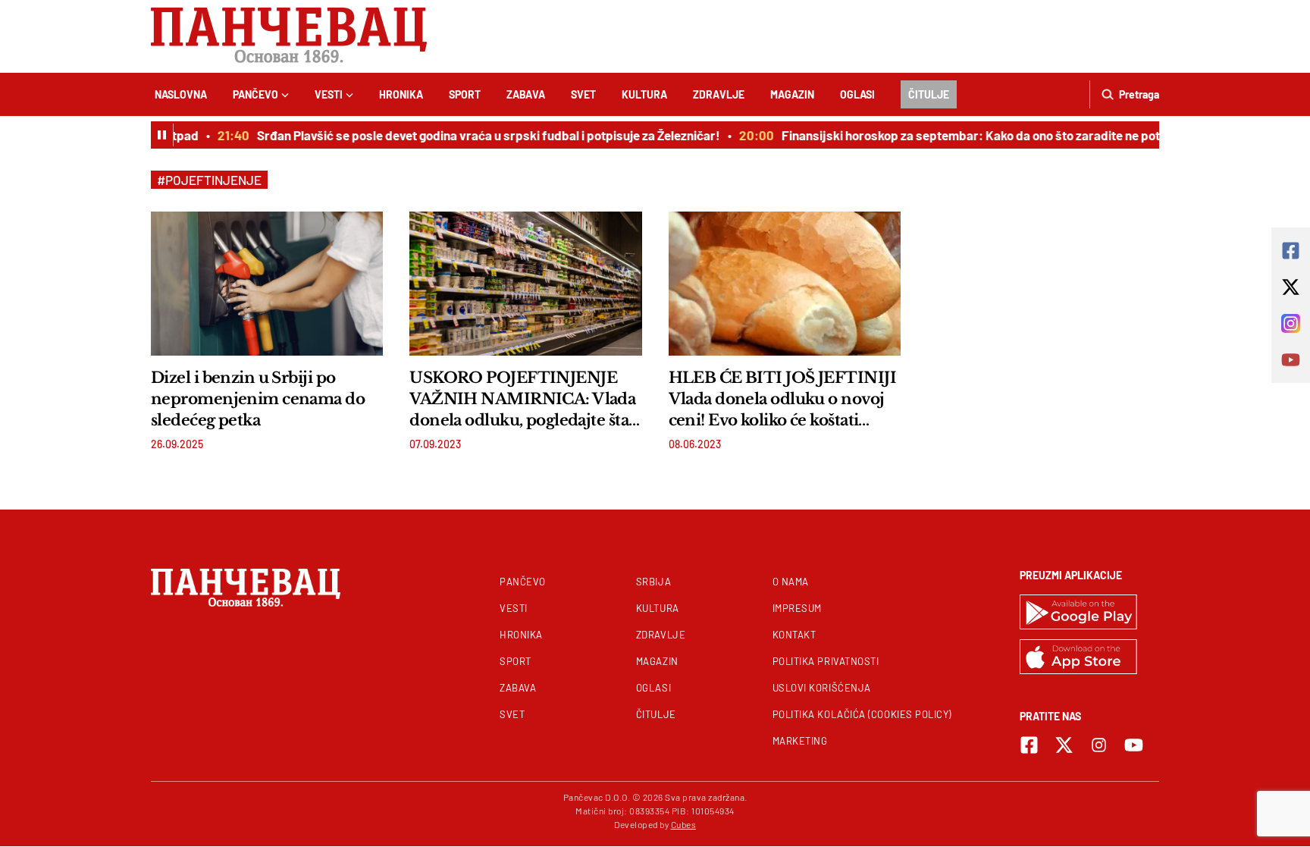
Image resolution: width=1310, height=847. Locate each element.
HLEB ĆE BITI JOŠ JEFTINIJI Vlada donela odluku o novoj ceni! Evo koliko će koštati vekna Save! (782, 400)
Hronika (401, 94)
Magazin (792, 94)
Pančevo (255, 94)
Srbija (653, 582)
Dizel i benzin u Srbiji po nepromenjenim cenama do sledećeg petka (258, 399)
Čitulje (928, 94)
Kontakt (794, 635)
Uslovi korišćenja (822, 688)
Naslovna (181, 94)
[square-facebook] (1029, 745)
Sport (465, 94)
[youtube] (1133, 745)
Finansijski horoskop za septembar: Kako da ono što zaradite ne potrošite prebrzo (1002, 135)
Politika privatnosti (826, 661)
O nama (791, 582)
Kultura (644, 94)
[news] (267, 284)
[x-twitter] (1064, 745)
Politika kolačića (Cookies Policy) (862, 714)
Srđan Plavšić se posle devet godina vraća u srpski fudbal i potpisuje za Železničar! (479, 135)
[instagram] (1098, 745)
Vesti (329, 94)
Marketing (800, 741)
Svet (583, 94)
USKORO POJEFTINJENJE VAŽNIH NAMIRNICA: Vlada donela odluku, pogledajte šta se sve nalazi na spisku (522, 400)
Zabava (525, 94)
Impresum (797, 608)
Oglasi (857, 94)
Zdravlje (718, 94)
